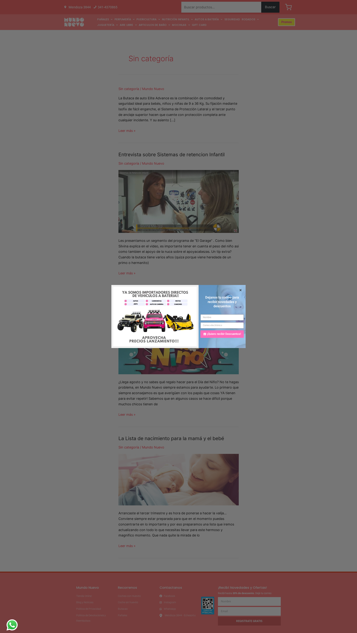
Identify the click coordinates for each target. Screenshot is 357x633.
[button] (240, 290)
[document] (178, 316)
